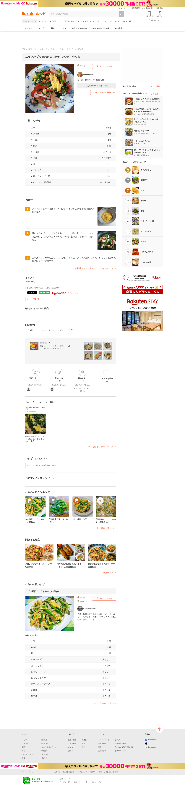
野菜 (52, 49)
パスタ (70, 747)
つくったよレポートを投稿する (103, 92)
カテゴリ (42, 28)
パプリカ (35, 134)
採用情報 (92, 772)
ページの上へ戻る (159, 729)
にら (69, 49)
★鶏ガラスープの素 (40, 176)
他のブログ (74, 293)
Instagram (152, 747)
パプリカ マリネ (113, 21)
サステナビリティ (97, 782)
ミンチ (60, 21)
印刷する (36, 299)
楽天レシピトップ (29, 49)
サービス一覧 (65, 782)
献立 (53, 28)
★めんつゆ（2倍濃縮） (42, 182)
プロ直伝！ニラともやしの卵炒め (43, 591)
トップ (24, 740)
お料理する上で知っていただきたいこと (94, 268)
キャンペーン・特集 (100, 28)
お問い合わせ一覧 (80, 782)
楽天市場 (159, 8)
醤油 (72, 21)
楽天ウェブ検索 (120, 743)
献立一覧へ (108, 572)
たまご (34, 146)
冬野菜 (60, 49)
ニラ (33, 128)
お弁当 (84, 740)
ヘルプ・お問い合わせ (48, 747)
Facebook (152, 740)
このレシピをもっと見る (102, 703)
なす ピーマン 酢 (82, 21)
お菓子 (70, 751)
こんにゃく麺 (126, 21)
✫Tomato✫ (45, 343)
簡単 (83, 743)
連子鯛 (67, 21)
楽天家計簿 (136, 8)
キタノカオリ (43, 21)
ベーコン (35, 140)
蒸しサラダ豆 (95, 21)
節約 (83, 747)
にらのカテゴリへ (105, 528)
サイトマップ (45, 743)
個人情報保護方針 (68, 772)
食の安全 (119, 28)
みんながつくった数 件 (96, 86)
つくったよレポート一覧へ (101, 447)
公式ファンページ (79, 28)
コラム (63, 28)
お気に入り (149, 16)
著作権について (82, 772)
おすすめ (28, 28)
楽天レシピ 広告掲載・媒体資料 (108, 772)
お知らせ (43, 758)
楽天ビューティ (104, 747)
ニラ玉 (70, 330)
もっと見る (155, 86)
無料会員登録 (155, 20)
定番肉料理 (72, 740)
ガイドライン (45, 754)
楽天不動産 (102, 743)
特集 (23, 758)
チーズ (103, 21)
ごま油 (34, 158)
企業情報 (57, 772)
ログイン (159, 16)
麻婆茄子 (53, 21)
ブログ (117, 740)
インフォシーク (123, 8)
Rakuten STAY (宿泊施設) (124, 747)
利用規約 (43, 751)
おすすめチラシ (148, 8)
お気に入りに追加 (105, 66)
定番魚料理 (72, 743)
